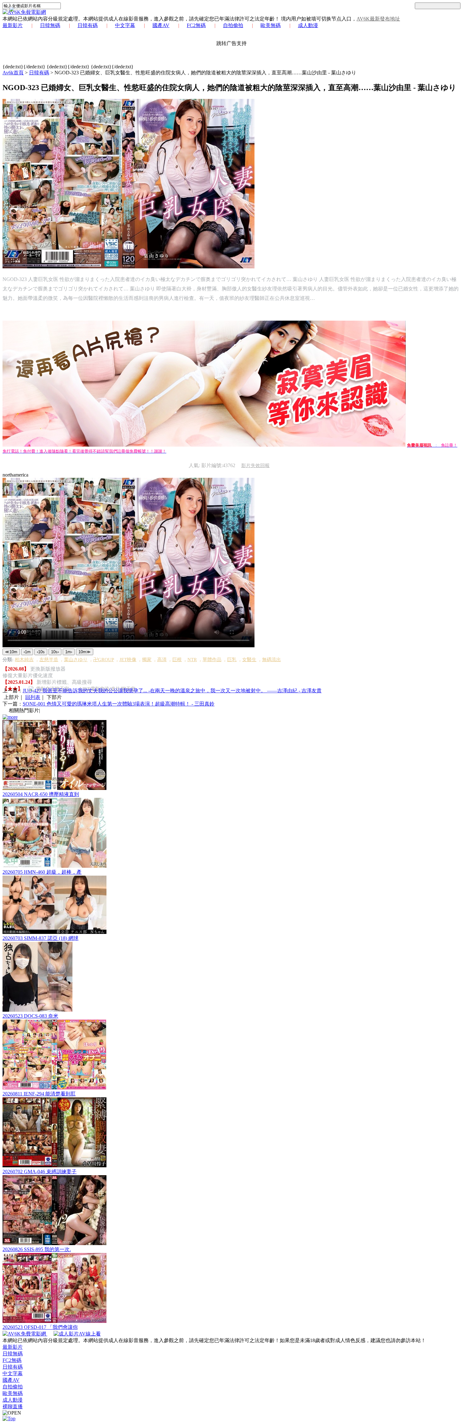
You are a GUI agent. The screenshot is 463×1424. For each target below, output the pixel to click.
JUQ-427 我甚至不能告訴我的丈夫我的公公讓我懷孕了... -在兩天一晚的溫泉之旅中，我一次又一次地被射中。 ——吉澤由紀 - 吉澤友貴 (172, 690)
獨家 (146, 659)
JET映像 (127, 659)
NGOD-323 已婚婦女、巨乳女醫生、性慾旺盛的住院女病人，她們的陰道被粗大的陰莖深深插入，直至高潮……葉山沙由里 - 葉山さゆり (205, 72)
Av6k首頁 (13, 72)
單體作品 (212, 659)
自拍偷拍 (233, 25)
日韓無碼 (50, 25)
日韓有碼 (87, 25)
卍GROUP (103, 659)
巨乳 (232, 659)
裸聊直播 (13, 1406)
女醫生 (249, 659)
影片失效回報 (255, 465)
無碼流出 (271, 659)
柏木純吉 (24, 659)
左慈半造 (48, 659)
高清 (162, 659)
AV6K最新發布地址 (378, 18)
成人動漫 (308, 25)
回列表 (32, 697)
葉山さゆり (76, 659)
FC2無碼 (196, 25)
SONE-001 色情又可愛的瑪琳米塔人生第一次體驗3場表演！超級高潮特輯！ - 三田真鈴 (118, 703)
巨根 (177, 659)
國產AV (160, 25)
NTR (192, 659)
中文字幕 (125, 25)
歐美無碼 (270, 25)
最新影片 (13, 25)
